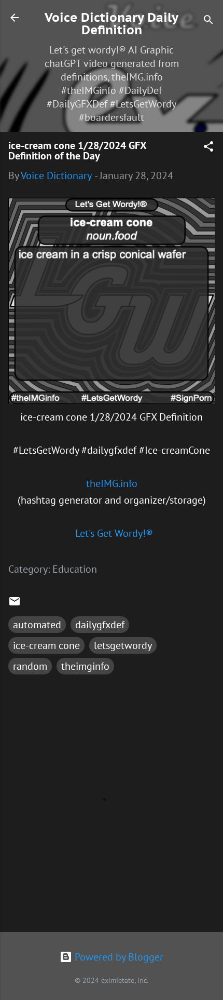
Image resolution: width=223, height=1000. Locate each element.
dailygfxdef (99, 624)
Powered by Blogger (117, 957)
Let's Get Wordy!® (114, 533)
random (30, 666)
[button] (208, 147)
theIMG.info (111, 483)
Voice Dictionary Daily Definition (111, 23)
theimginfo (85, 666)
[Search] (208, 21)
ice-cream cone (46, 645)
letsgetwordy (123, 645)
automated (37, 624)
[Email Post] (14, 604)
